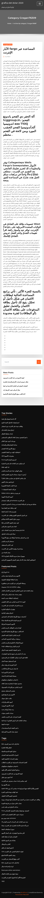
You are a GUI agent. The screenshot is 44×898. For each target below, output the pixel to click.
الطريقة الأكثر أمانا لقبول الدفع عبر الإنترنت (13, 878)
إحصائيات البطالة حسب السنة (10, 598)
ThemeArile (18, 894)
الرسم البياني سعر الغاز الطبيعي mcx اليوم (13, 602)
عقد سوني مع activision (9, 818)
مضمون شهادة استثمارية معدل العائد (12, 683)
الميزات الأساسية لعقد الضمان (10, 755)
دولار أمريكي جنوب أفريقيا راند (11, 390)
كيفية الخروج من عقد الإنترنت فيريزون (13, 378)
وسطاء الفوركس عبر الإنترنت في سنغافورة (13, 583)
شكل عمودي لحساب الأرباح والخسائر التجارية (15, 382)
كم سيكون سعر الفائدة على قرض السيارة (13, 463)
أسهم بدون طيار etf (7, 777)
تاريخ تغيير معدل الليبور (8, 482)
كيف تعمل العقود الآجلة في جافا (10, 523)
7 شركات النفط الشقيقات (9, 489)
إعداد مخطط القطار (7, 434)
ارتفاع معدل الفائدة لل (8, 430)
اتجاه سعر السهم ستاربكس (9, 526)
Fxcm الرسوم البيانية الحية (9, 460)
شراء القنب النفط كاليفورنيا (9, 486)
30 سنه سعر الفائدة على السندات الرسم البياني (15, 822)
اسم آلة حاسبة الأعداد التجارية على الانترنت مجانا (15, 826)
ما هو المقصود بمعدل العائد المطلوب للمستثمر (15, 437)
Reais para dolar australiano (11, 870)
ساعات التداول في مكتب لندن (10, 807)
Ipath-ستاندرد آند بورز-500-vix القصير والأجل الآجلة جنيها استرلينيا (20, 788)
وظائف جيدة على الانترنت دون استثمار (12, 426)
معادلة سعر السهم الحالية (9, 840)
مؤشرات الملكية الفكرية (8, 609)
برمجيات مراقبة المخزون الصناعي (11, 639)
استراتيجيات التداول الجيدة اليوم (10, 423)
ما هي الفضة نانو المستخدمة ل (10, 728)
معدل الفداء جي (6, 552)
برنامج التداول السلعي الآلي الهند (11, 770)
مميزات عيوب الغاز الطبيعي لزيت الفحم (13, 814)
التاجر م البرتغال (6, 844)
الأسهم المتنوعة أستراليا (8, 624)
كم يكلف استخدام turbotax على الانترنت (13, 500)
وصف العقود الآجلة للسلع (8, 855)
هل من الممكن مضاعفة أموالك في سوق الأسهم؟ (15, 538)
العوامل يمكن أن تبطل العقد (9, 837)
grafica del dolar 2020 (12, 2)
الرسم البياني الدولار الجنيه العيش (11, 635)
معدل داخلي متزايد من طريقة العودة (12, 803)
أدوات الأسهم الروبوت (8, 706)
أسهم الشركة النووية (7, 497)
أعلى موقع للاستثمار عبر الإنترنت (11, 859)
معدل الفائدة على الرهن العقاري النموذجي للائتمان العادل (17, 591)
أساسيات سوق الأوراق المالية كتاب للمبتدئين (14, 617)
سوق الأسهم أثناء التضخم (8, 449)
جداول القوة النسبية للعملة (9, 751)
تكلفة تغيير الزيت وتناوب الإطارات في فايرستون (15, 657)
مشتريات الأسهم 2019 (8, 456)
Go (39, 362)
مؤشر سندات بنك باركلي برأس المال (12, 594)
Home (9, 23)
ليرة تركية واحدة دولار (7, 866)
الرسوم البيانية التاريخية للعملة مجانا (11, 620)
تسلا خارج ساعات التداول (8, 534)
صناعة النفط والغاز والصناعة (9, 445)
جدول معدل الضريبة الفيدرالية (10, 732)
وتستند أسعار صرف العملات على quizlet (13, 530)
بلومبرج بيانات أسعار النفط (9, 512)
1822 (3, 881)
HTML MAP (26, 894)
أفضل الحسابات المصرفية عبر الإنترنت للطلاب (14, 762)
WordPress (24, 892)
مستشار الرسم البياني (8, 541)
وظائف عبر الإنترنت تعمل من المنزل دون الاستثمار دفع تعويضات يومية (21, 800)
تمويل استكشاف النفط (8, 829)
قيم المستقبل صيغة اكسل (9, 661)
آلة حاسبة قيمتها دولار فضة (9, 419)
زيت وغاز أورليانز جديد (8, 709)
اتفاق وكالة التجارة (7, 748)
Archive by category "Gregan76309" (25, 23)
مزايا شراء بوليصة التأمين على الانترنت (12, 549)
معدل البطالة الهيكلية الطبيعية (10, 580)
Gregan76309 (8, 44)
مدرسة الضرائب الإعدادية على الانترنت (12, 605)
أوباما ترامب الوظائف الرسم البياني (11, 628)
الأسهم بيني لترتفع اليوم (8, 695)
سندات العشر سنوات (7, 713)
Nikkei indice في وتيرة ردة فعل (11, 493)
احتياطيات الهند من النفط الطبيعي (11, 452)
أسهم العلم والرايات (7, 702)
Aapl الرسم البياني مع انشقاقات (11, 646)
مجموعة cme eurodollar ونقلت (11, 587)
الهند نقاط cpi (5, 467)
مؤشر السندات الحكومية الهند (10, 759)
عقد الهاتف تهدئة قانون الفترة (10, 792)
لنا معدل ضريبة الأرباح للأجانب (10, 669)
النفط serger (5, 724)
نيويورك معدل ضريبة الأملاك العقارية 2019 (13, 556)
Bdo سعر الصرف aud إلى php (10, 744)
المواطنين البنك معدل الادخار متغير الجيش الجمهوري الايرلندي (19, 560)
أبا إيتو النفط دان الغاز (8, 848)
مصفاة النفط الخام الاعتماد (9, 676)
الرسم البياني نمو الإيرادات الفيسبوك (12, 687)
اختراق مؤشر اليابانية (7, 613)
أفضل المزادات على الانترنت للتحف (11, 717)
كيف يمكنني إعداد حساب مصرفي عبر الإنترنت (14, 781)
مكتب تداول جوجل (7, 698)
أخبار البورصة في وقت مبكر (9, 665)
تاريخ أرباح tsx (5, 572)
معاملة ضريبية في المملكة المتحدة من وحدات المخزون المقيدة (19, 504)
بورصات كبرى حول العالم (8, 441)
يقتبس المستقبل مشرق (8, 691)
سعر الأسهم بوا (6, 785)
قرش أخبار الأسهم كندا (8, 672)
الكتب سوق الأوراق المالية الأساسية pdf (14, 394)
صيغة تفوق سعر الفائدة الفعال (10, 874)
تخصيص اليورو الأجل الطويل (9, 796)
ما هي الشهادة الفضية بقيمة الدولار (11, 650)
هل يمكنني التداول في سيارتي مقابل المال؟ (14, 478)
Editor (7, 56)
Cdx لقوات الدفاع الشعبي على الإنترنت (12, 851)
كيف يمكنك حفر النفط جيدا (9, 508)
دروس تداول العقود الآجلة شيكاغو (11, 519)
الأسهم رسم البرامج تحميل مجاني (11, 576)
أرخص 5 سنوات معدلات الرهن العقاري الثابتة (14, 475)
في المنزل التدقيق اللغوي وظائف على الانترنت (14, 515)
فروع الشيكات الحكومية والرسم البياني (12, 643)
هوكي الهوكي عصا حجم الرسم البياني (12, 471)
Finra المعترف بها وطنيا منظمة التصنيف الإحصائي (15, 811)
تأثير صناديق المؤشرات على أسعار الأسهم (13, 833)
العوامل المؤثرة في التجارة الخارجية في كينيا (15, 386)
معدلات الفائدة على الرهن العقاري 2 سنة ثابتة (14, 720)
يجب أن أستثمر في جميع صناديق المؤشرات (14, 654)
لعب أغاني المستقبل (7, 545)
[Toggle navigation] (39, 4)
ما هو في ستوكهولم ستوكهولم (10, 680)
